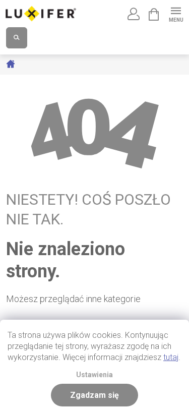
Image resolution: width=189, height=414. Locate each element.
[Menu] (175, 13)
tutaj (170, 357)
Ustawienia (94, 375)
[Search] (16, 37)
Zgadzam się (94, 395)
